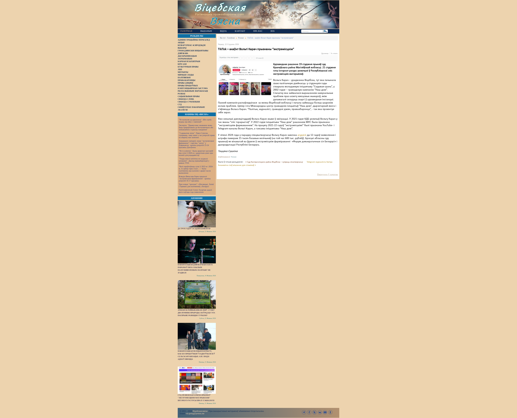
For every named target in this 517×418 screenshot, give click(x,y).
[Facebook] (309, 412)
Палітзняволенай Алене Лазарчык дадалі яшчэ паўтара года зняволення (195, 191)
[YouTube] (325, 412)
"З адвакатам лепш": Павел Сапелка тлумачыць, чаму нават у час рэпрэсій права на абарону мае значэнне (197, 135)
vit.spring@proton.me (195, 413)
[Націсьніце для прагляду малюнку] (245, 81)
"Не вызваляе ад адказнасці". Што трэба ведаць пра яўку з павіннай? (195, 121)
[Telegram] (304, 412)
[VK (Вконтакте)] (319, 412)
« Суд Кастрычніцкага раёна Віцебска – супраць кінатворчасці (274, 162)
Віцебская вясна (200, 411)
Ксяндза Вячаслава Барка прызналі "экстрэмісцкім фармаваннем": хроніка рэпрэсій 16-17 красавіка (195, 178)
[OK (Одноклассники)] (330, 412)
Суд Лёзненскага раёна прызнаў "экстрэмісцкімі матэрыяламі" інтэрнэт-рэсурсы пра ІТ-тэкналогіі (196, 397)
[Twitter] (314, 412)
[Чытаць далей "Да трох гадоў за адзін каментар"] (197, 214)
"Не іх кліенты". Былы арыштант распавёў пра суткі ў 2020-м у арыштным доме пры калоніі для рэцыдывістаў (196, 153)
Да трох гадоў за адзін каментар (194, 229)
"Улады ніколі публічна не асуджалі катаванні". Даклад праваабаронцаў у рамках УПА (194, 161)
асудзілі (302, 135)
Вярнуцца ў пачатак (327, 174)
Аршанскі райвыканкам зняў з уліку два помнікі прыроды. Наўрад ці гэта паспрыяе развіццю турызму (196, 312)
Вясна (224, 21)
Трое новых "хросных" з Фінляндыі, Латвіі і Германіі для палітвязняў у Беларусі (196, 185)
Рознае (233, 157)
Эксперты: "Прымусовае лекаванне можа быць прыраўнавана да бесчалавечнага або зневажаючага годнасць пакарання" (196, 127)
